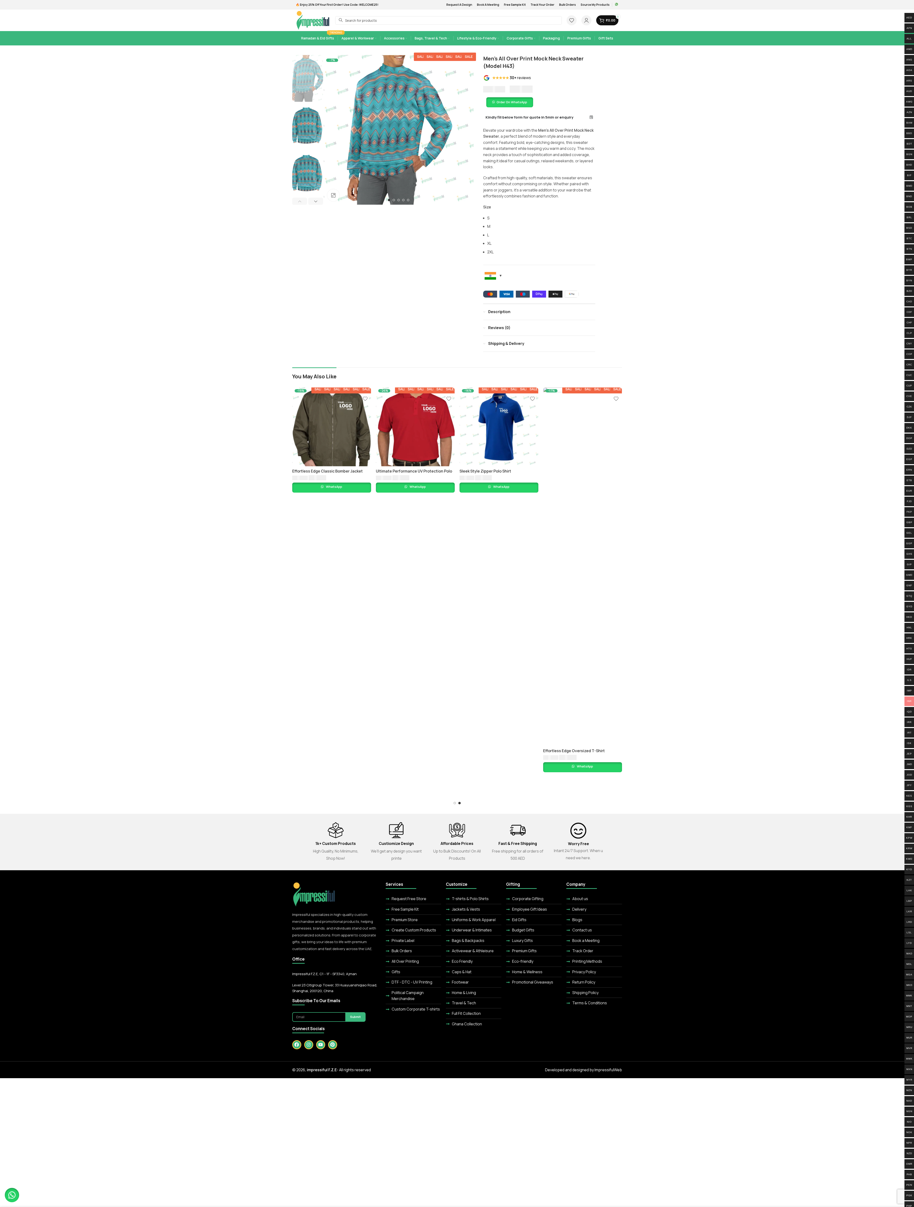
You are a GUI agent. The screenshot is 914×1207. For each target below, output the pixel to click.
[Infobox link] (616, 4)
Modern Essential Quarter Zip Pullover (327, 471)
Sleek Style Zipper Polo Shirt (569, 471)
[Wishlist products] (571, 20)
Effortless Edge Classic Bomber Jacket (411, 471)
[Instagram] (308, 1044)
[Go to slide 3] (398, 200)
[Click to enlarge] (333, 195)
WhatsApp (333, 486)
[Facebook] (296, 1044)
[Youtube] (320, 1044)
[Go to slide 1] (389, 200)
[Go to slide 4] (403, 200)
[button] (299, 201)
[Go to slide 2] (394, 200)
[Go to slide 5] (408, 200)
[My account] (586, 20)
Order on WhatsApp (512, 102)
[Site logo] (313, 19)
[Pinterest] (332, 1044)
